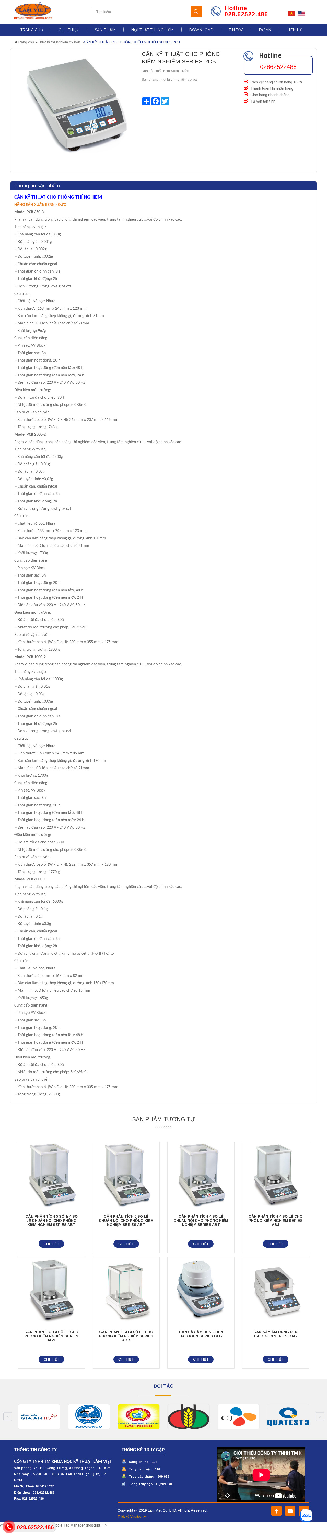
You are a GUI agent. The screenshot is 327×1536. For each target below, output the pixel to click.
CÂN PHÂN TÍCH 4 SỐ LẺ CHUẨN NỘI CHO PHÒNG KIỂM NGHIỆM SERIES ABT (200, 1220)
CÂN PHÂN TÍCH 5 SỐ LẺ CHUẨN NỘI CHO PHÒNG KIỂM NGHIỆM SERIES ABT (126, 1220)
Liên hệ (294, 30)
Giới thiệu (69, 30)
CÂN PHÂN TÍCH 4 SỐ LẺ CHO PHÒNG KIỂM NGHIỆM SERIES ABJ (276, 1220)
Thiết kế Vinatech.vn (133, 1516)
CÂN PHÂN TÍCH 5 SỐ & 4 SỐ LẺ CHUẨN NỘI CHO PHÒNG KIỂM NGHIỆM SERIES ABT (51, 1220)
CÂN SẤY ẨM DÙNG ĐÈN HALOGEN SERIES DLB (201, 1334)
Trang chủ (31, 30)
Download (201, 30)
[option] (39, 1416)
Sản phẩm (105, 30)
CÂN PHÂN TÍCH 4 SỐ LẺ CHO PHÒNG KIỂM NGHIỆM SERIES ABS (51, 1336)
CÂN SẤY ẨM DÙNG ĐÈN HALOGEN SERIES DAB (275, 1334)
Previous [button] (7, 1416)
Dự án (265, 30)
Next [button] (320, 1416)
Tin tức (236, 30)
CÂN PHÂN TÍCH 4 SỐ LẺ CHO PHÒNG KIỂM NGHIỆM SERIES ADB (126, 1336)
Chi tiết (51, 1244)
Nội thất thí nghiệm (152, 30)
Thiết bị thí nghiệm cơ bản (59, 42)
